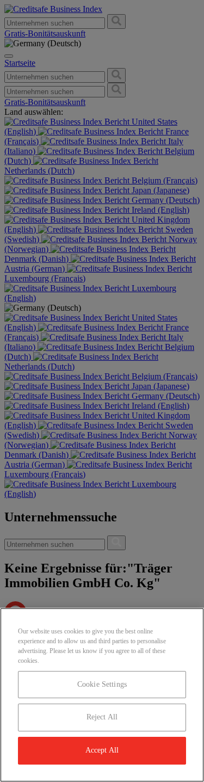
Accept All (102, 750)
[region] (102, 695)
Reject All (102, 717)
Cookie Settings (102, 684)
